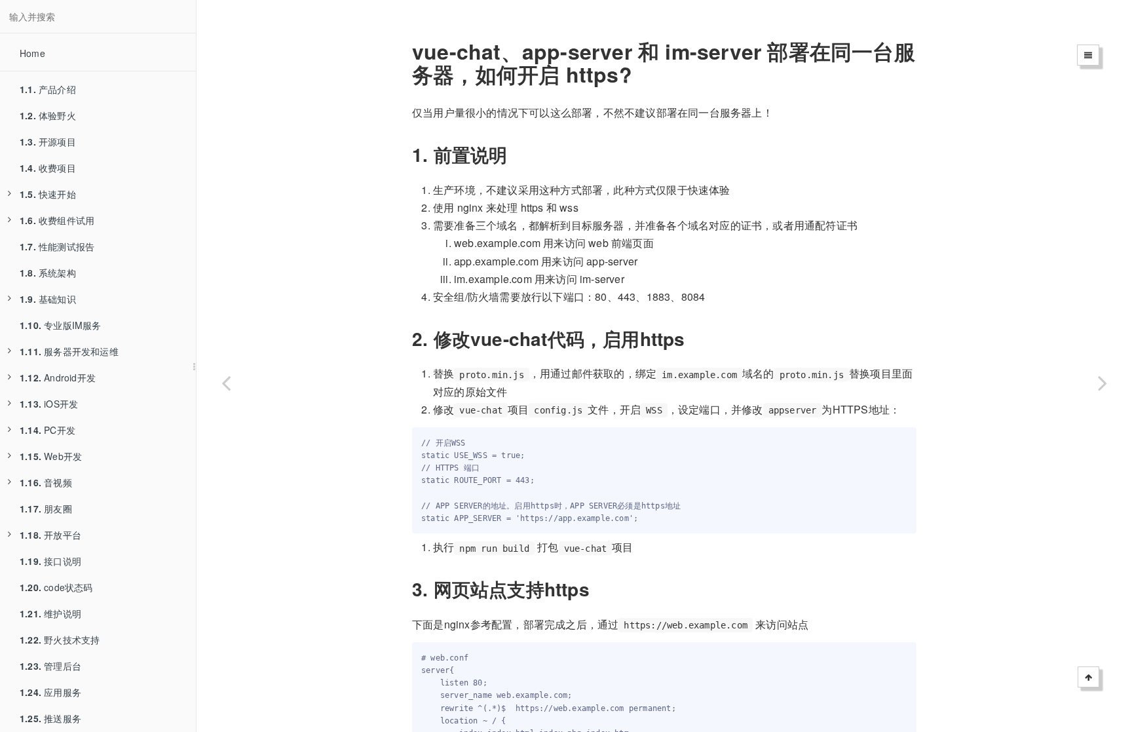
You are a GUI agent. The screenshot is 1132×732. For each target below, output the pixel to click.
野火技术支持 (60, 639)
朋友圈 (46, 508)
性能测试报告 (57, 246)
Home (32, 53)
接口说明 (50, 561)
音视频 (46, 482)
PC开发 (47, 429)
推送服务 (50, 718)
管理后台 (50, 665)
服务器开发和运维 (69, 351)
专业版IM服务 (61, 325)
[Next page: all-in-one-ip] (1102, 382)
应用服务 (50, 692)
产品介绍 (48, 89)
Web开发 (51, 456)
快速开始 (48, 194)
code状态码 (56, 587)
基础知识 (48, 298)
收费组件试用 (57, 220)
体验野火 (48, 115)
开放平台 (50, 534)
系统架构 (48, 272)
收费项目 (48, 167)
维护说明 (50, 613)
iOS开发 (49, 403)
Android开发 (58, 377)
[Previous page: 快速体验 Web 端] (226, 382)
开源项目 (48, 141)
